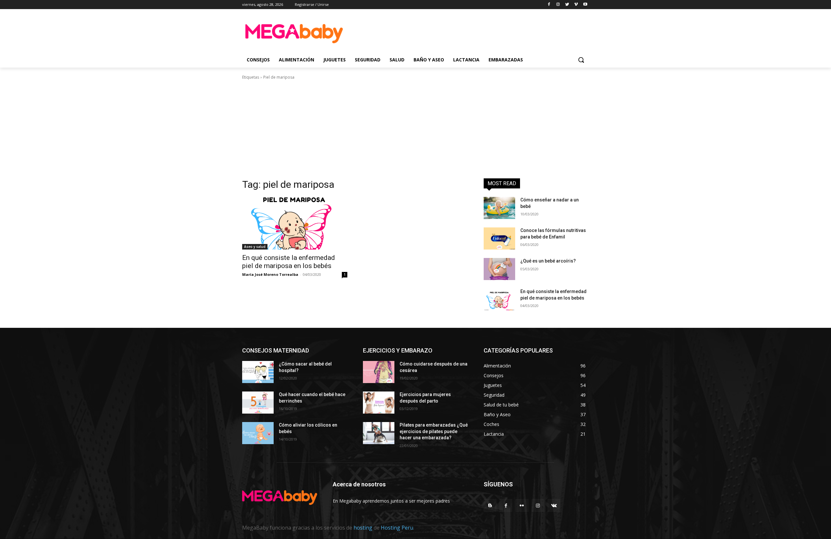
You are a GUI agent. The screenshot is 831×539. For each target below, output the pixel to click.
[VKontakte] (554, 505)
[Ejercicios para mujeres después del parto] (378, 402)
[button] (581, 60)
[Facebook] (549, 4)
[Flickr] (521, 505)
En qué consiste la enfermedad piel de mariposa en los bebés (288, 262)
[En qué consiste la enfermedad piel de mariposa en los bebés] (294, 223)
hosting (362, 527)
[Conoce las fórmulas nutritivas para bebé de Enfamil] (499, 238)
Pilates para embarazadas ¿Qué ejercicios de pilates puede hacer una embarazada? (434, 431)
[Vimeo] (576, 4)
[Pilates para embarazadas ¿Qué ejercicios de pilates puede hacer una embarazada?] (378, 433)
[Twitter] (567, 4)
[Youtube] (585, 4)
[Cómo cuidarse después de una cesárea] (378, 372)
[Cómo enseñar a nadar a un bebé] (499, 208)
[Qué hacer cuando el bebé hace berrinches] (258, 402)
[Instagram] (558, 4)
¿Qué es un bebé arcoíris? (548, 260)
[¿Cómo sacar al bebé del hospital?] (258, 372)
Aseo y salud (255, 246)
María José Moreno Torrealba (270, 274)
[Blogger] (490, 505)
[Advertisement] (464, 32)
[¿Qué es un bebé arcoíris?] (499, 269)
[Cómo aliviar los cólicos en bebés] (258, 433)
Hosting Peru (397, 527)
